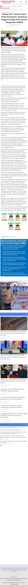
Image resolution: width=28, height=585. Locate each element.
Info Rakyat (19, 6)
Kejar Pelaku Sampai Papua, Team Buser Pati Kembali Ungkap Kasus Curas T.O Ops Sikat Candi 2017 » (13, 437)
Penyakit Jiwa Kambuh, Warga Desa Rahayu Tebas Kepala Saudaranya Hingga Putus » (13, 432)
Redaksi (5, 582)
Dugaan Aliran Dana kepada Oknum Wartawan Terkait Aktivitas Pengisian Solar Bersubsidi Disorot (14, 258)
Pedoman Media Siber (14, 582)
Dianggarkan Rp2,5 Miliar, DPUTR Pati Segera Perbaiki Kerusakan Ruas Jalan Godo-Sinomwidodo (13, 415)
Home (5, 6)
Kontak (23, 582)
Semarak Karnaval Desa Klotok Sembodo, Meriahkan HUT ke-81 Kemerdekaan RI (14, 268)
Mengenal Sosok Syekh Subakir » (8, 427)
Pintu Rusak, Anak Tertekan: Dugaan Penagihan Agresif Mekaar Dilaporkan (14, 273)
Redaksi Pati (7, 421)
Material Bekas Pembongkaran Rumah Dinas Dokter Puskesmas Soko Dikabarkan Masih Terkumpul (14, 247)
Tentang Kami (14, 584)
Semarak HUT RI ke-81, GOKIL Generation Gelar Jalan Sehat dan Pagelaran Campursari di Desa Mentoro (14, 253)
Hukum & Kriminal (12, 6)
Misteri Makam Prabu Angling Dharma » (10, 430)
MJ (19, 24)
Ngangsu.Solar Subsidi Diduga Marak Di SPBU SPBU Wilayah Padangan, (13, 263)
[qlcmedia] (2, 582)
